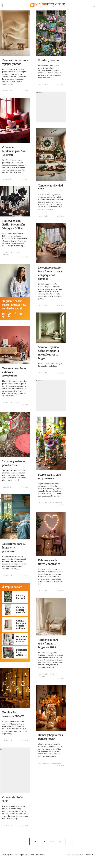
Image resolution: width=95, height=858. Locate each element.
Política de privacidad (20, 854)
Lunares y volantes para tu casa (13, 463)
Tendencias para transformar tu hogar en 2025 (48, 643)
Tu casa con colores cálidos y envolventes (14, 372)
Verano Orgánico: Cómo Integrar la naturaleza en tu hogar (49, 352)
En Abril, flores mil (49, 60)
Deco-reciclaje (44, 763)
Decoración (7, 91)
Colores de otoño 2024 (12, 799)
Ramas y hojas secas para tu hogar (50, 736)
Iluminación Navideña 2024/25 (13, 714)
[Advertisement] (51, 107)
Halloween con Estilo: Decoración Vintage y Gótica (13, 224)
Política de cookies (38, 854)
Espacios (17, 403)
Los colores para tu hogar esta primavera (13, 547)
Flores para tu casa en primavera (49, 476)
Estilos (17, 252)
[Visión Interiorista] (47, 5)
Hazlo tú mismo (56, 503)
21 (60, 841)
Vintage (6, 255)
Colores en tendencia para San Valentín (14, 151)
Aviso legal (6, 854)
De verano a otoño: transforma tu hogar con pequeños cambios (50, 273)
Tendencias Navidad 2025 (50, 187)
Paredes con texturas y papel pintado (15, 62)
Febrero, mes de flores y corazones (49, 562)
